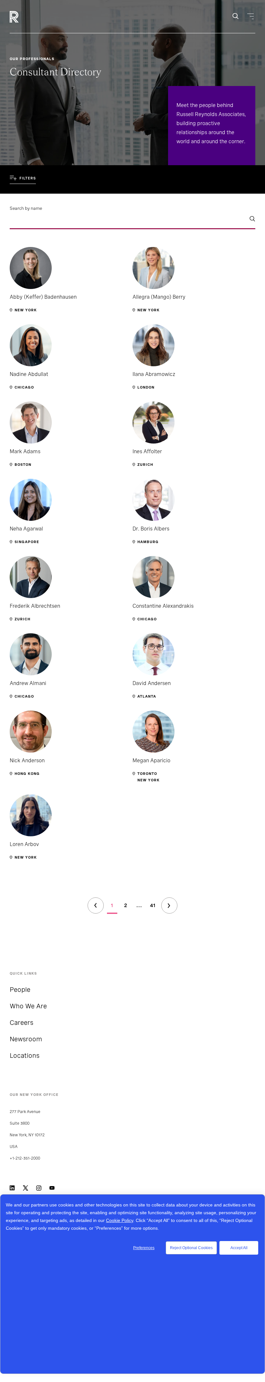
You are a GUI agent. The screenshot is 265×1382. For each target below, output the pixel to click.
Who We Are (28, 1006)
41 (153, 905)
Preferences (143, 1248)
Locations (24, 1055)
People (20, 989)
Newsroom (26, 1039)
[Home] (25, 17)
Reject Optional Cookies (191, 1248)
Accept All (239, 1248)
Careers (21, 1022)
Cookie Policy (119, 1220)
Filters (27, 178)
